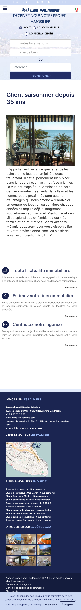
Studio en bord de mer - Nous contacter (25, 513)
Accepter (68, 604)
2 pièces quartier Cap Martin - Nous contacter (28, 520)
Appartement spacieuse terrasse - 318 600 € (28, 503)
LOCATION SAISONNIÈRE (41, 34)
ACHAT (27, 27)
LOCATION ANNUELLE (48, 27)
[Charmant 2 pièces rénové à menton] (13, 549)
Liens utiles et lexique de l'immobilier (25, 587)
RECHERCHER (41, 76)
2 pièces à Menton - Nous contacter (23, 506)
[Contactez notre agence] (25, 428)
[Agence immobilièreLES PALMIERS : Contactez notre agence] (5, 325)
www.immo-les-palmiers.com (20, 417)
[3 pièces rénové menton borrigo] (28, 549)
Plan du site (12, 591)
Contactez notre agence (37, 324)
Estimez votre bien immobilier (43, 295)
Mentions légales (15, 581)
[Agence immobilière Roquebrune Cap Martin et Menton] (40, 9)
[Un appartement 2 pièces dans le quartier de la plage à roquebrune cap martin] (44, 560)
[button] (40, 43)
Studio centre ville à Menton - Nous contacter (28, 510)
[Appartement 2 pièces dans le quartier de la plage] (28, 560)
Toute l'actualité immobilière (41, 270)
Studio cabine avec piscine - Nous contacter (28, 499)
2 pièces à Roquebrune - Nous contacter (26, 489)
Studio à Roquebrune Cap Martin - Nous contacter (30, 493)
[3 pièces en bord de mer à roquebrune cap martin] (13, 560)
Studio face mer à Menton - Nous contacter (27, 496)
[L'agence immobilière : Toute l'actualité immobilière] (5, 271)
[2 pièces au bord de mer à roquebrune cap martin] (28, 539)
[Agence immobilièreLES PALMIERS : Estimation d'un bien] (5, 296)
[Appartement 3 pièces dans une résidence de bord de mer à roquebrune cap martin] (44, 549)
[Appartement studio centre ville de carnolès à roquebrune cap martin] (44, 539)
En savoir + (71, 287)
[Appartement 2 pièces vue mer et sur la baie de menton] (13, 539)
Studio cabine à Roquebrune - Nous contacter (28, 517)
